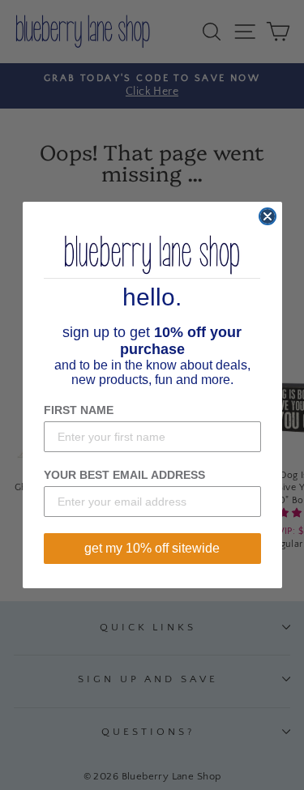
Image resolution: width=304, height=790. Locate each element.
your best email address (124, 474)
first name (78, 410)
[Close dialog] (267, 216)
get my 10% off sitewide (152, 548)
